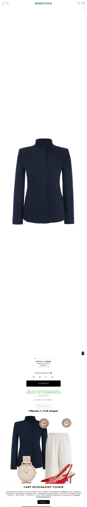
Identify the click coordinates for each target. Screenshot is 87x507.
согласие (64, 491)
